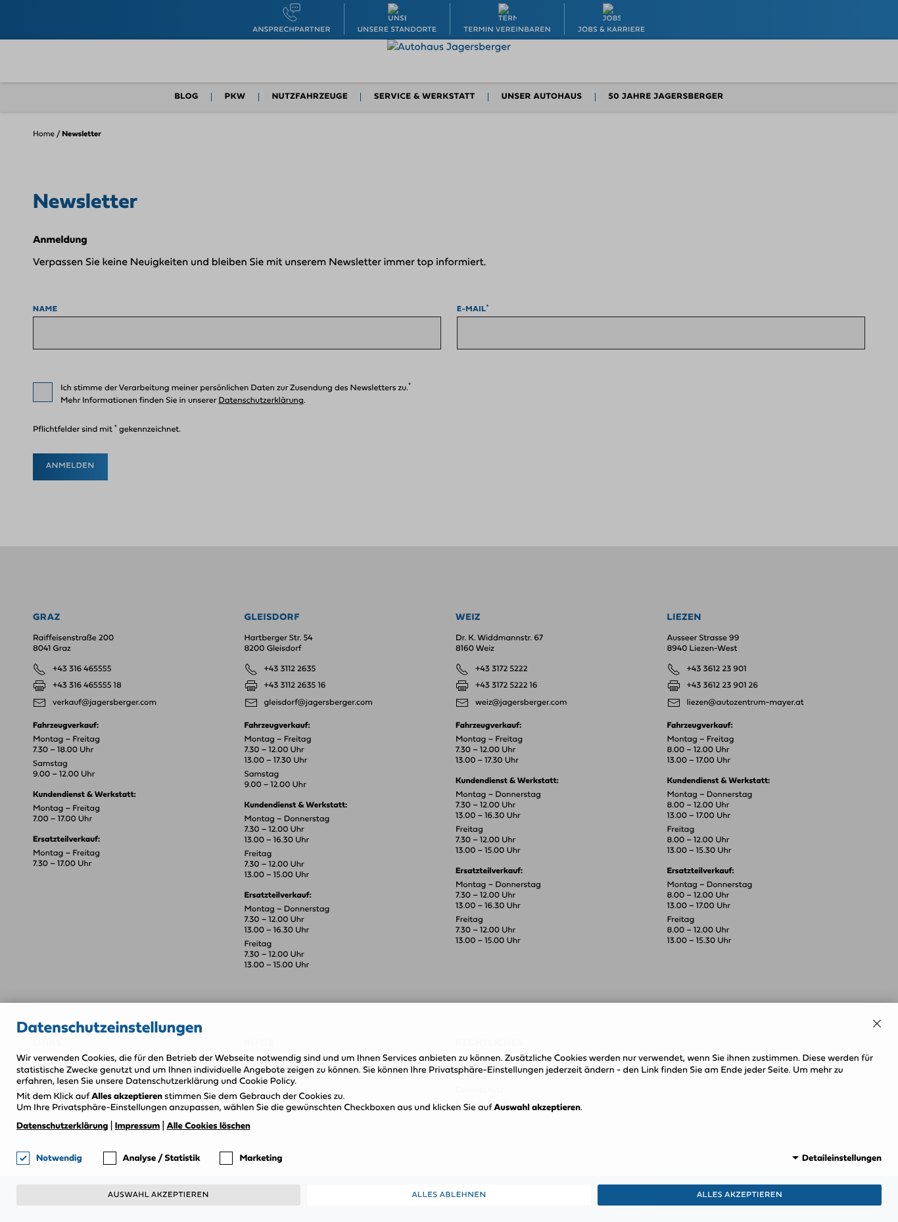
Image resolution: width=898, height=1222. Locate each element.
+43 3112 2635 (290, 669)
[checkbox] (43, 392)
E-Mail (473, 309)
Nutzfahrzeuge (310, 97)
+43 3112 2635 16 (295, 686)
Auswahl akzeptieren (158, 1195)
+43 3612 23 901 (717, 669)
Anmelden (70, 466)
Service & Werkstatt (424, 97)
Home (44, 134)
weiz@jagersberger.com (521, 703)
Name (45, 309)
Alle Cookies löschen (208, 1126)
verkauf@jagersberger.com (104, 703)
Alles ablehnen (449, 1195)
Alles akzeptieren (739, 1195)
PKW (235, 97)
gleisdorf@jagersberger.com (318, 703)
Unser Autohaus (542, 97)
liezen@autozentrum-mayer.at (745, 703)
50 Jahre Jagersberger (666, 97)
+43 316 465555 (82, 669)
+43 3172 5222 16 (506, 686)
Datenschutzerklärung (261, 401)
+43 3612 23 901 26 (722, 686)
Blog (186, 97)
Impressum (137, 1126)
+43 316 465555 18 (87, 686)
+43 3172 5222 (501, 669)
